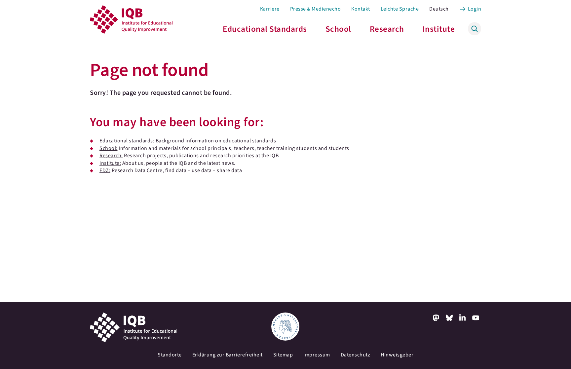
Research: (111, 155)
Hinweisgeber (397, 354)
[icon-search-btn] (474, 28)
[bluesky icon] (449, 318)
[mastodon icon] (436, 318)
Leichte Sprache (400, 9)
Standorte (170, 354)
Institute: (110, 163)
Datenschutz (355, 354)
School (338, 29)
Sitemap (283, 354)
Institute (439, 29)
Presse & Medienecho (315, 9)
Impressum (316, 354)
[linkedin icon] (462, 318)
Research (387, 29)
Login (474, 9)
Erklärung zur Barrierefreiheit (227, 354)
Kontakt (360, 9)
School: (108, 148)
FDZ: (104, 170)
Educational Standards (265, 29)
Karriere (270, 9)
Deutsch (439, 9)
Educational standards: (126, 140)
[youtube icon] (476, 318)
